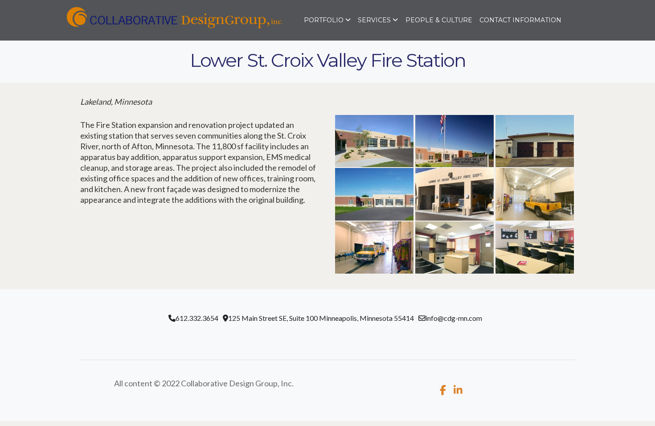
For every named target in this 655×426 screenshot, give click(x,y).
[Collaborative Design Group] (148, 20)
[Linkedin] (458, 390)
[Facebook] (443, 390)
